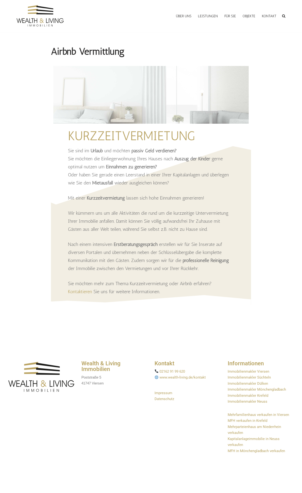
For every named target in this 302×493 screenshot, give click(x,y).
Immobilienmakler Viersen (248, 371)
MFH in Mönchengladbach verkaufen (256, 451)
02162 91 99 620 (172, 371)
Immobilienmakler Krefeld (248, 395)
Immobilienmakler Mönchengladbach (257, 389)
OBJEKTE (249, 16)
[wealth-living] (40, 16)
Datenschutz (164, 399)
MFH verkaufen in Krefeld (247, 421)
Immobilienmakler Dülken (248, 383)
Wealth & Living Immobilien (101, 366)
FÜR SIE (230, 16)
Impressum (163, 393)
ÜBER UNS (183, 16)
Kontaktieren (80, 291)
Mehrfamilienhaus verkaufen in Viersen (258, 415)
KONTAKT (269, 16)
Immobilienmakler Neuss (247, 401)
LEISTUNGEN (208, 16)
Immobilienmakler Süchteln (249, 377)
